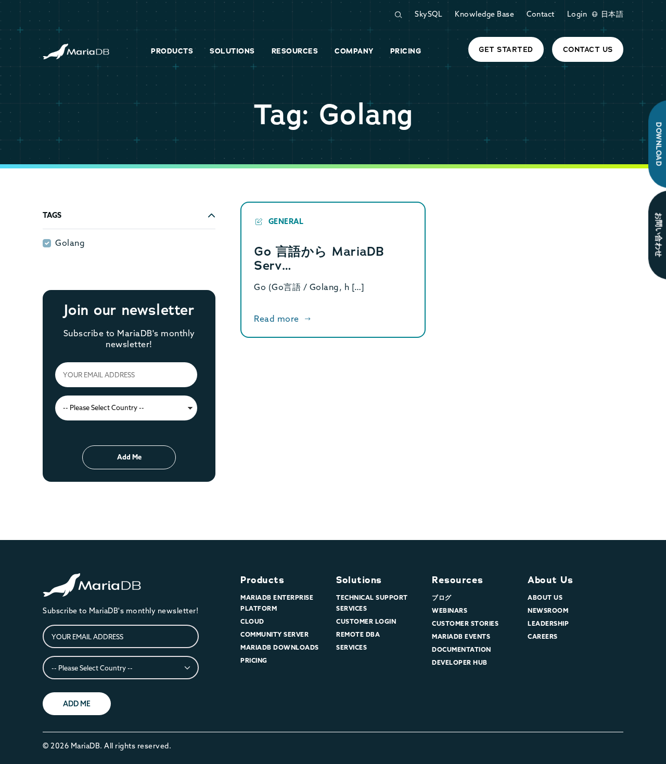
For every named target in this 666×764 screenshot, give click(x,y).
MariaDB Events (461, 636)
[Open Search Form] (398, 14)
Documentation (461, 649)
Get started (506, 49)
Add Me (129, 457)
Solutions (359, 580)
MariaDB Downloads (279, 647)
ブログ (442, 597)
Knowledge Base (484, 14)
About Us (550, 580)
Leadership (548, 623)
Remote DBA (358, 634)
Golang (70, 243)
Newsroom (548, 610)
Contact (541, 14)
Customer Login (366, 621)
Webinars (449, 610)
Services (351, 647)
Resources (457, 580)
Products (262, 580)
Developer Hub (460, 662)
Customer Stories (465, 623)
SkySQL (428, 14)
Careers (543, 636)
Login (577, 14)
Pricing (253, 660)
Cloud (252, 621)
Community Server (274, 634)
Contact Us (588, 49)
